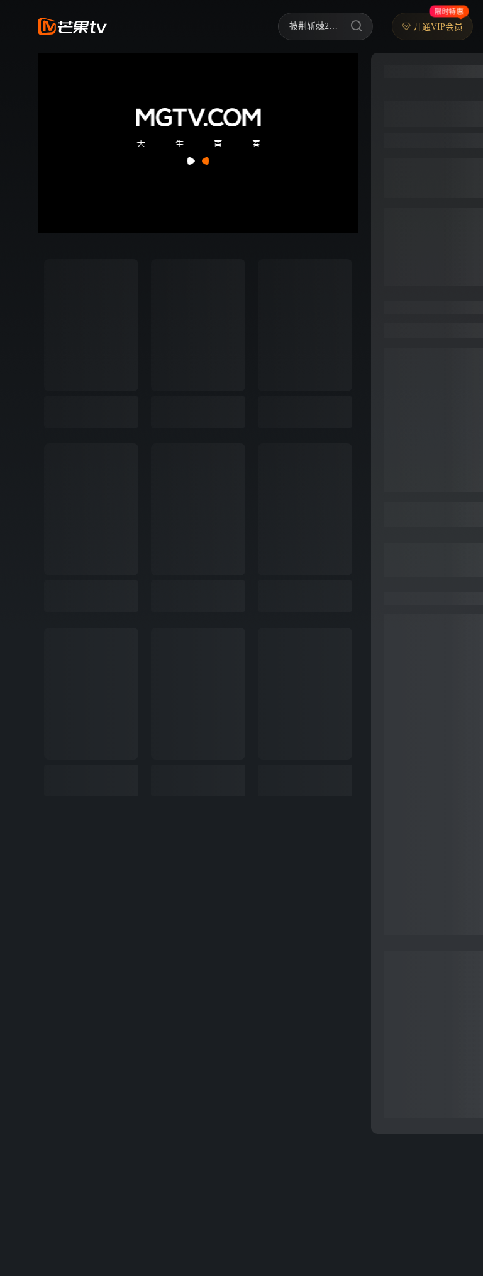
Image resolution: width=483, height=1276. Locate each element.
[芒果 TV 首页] (72, 26)
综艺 (175, 26)
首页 (136, 26)
